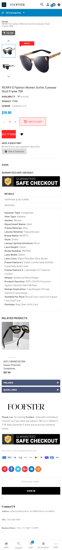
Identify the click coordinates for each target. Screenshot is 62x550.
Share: (5, 164)
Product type (10, 101)
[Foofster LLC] (26, 407)
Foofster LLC (19, 105)
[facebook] (11, 469)
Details (9, 193)
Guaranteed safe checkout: (18, 172)
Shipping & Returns (16, 199)
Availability (8, 96)
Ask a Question (16, 151)
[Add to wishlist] (22, 134)
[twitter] (18, 469)
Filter (9, 33)
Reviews (9, 205)
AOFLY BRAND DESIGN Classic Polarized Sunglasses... (14, 365)
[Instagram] (38, 469)
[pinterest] (31, 469)
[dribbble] (5, 469)
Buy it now (9, 134)
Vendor (6, 106)
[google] (25, 469)
